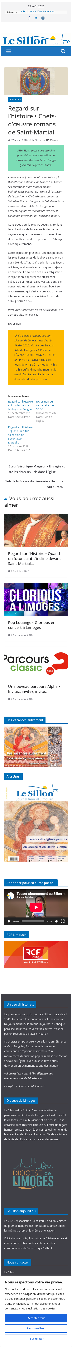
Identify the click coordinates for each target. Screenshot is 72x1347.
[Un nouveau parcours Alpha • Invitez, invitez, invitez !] (36, 649)
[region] (36, 1311)
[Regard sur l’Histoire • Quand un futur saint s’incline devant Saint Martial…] (36, 517)
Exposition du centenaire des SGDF (45, 405)
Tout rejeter (36, 1338)
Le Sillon (36, 140)
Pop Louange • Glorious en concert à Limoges (31, 625)
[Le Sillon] (36, 36)
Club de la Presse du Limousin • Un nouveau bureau (33, 484)
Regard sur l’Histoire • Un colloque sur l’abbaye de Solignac (20, 405)
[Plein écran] (63, 921)
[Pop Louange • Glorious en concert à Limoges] (36, 585)
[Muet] (57, 921)
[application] (36, 907)
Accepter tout (36, 1318)
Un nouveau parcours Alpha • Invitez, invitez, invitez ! (34, 689)
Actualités (15, 99)
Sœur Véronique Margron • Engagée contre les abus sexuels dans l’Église (38, 469)
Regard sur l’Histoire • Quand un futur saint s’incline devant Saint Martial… (20, 434)
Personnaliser (36, 1328)
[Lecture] (9, 921)
